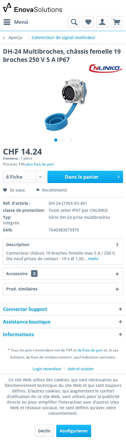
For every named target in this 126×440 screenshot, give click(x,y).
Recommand (54, 190)
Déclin (44, 431)
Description (17, 244)
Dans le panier (81, 177)
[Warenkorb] (116, 22)
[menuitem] (15, 22)
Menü (21, 21)
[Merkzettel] (88, 22)
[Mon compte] (102, 22)
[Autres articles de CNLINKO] (106, 69)
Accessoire (20, 273)
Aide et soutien (81, 368)
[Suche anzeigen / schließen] (73, 22)
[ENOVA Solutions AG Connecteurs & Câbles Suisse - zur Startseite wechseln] (33, 8)
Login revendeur (47, 368)
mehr (93, 258)
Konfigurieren (74, 431)
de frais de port (90, 350)
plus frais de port (40, 164)
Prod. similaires (22, 289)
